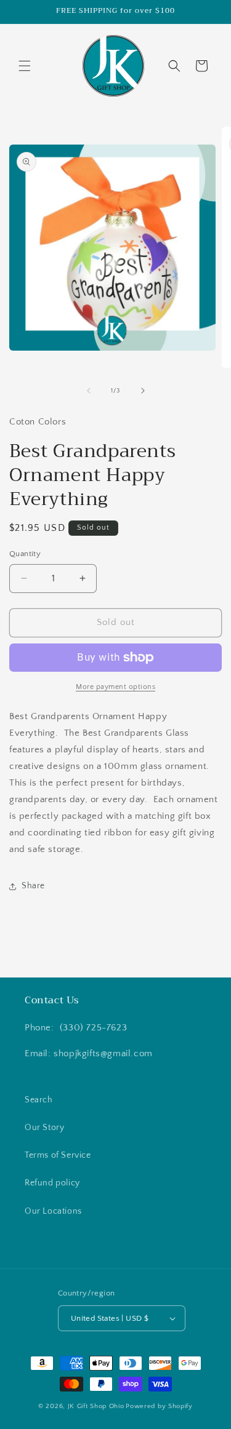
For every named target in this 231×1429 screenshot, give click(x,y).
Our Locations (53, 1211)
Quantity (25, 553)
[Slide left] (88, 390)
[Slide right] (142, 390)
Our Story (44, 1127)
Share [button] (33, 886)
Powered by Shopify (159, 1406)
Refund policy (52, 1183)
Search (39, 1100)
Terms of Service (58, 1155)
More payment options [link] (115, 687)
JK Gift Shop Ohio (96, 1406)
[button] (24, 65)
